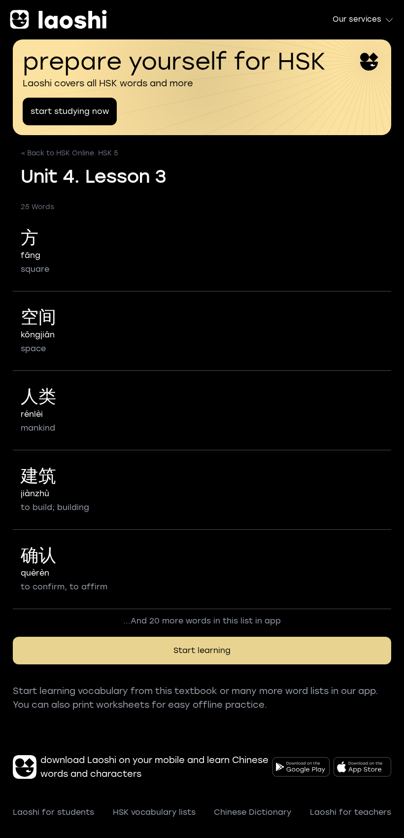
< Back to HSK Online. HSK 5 (69, 153)
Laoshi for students (53, 812)
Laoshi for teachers (350, 812)
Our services (357, 19)
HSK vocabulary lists (154, 812)
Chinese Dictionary (252, 812)
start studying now (70, 111)
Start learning (202, 650)
